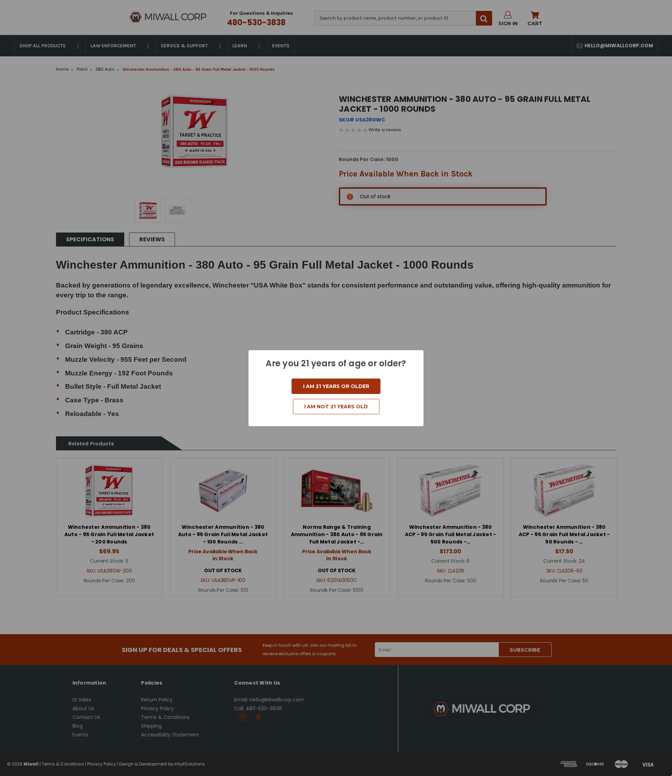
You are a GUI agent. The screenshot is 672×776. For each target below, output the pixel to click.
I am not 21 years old (336, 406)
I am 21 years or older (336, 386)
